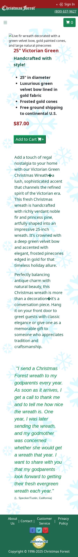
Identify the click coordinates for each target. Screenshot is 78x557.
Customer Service (44, 521)
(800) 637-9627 (65, 11)
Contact (26, 521)
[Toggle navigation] (5, 22)
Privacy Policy (63, 521)
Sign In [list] (69, 4)
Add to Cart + (30, 139)
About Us (12, 521)
